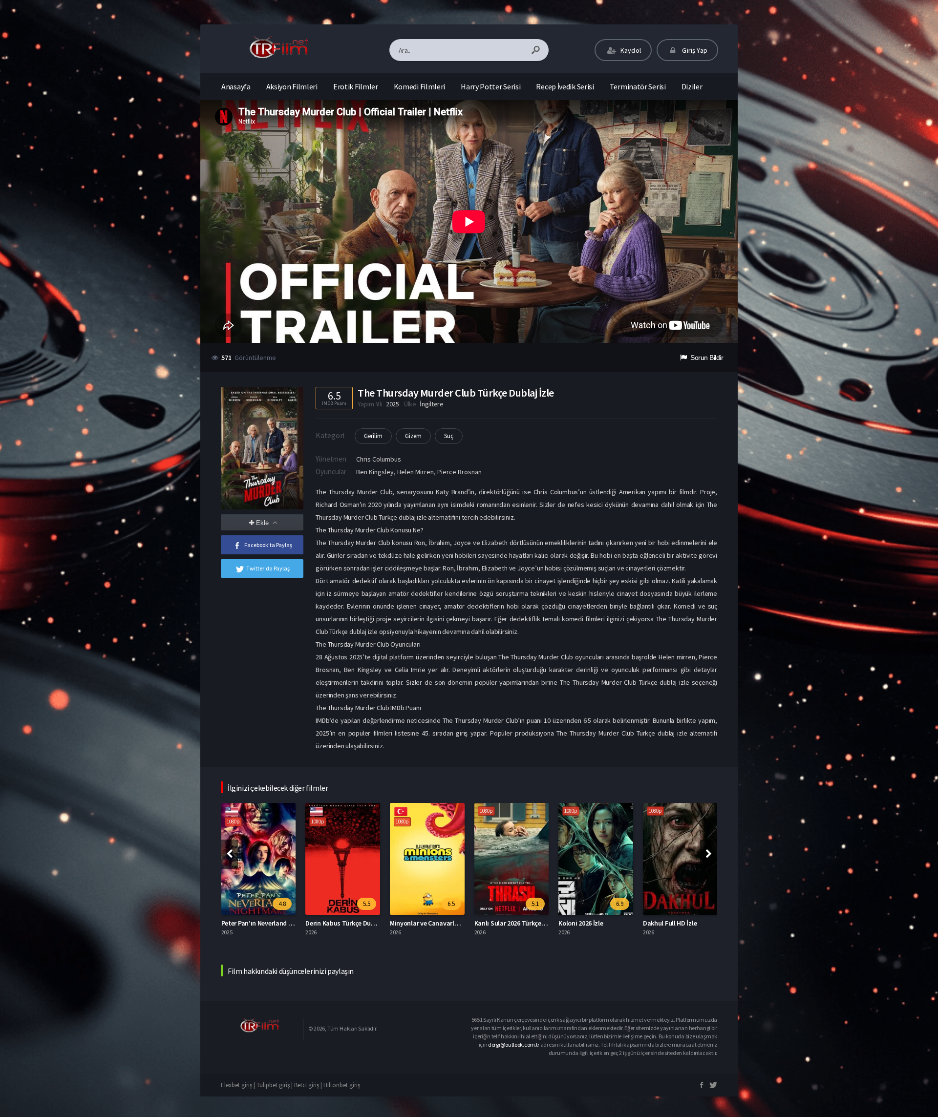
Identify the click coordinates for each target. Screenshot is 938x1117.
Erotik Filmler (355, 86)
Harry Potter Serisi (490, 86)
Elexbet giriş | (238, 1085)
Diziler (692, 86)
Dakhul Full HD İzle (585, 923)
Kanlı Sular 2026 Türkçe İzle (429, 923)
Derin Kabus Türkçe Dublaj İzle (265, 923)
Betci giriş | (308, 1085)
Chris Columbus (378, 459)
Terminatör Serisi (638, 86)
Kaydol (630, 50)
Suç (448, 436)
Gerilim (373, 436)
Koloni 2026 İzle (496, 923)
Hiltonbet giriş (341, 1085)
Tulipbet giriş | (275, 1085)
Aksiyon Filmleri (292, 86)
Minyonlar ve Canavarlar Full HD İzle (357, 923)
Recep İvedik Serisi (565, 86)
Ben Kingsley (375, 471)
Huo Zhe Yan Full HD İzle (677, 923)
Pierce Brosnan (459, 471)
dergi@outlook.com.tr (513, 1044)
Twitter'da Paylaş (268, 568)
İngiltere (431, 404)
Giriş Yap (694, 50)
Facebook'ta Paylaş (268, 544)
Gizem (413, 436)
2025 (392, 404)
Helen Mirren (415, 471)
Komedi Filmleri (420, 86)
